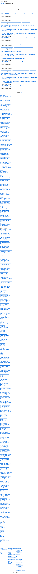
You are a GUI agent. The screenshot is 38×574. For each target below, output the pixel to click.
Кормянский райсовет (4, 277)
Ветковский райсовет (4, 148)
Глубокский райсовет (4, 180)
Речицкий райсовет (3, 438)
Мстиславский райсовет (4, 374)
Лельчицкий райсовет (4, 294)
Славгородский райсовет (5, 455)
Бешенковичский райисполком (6, 114)
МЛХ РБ (1, 353)
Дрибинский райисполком (5, 216)
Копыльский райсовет (4, 272)
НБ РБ (1, 384)
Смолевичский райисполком (5, 463)
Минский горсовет (3, 334)
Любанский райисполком (5, 310)
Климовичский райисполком (5, 263)
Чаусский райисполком (4, 496)
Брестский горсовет (4, 131)
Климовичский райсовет (4, 264)
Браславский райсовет (4, 128)
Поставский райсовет (4, 428)
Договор (1, 526)
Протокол (2, 536)
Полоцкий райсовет (4, 425)
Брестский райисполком (4, 135)
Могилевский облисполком (5, 359)
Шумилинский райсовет (4, 516)
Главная (2, 3)
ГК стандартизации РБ (4, 173)
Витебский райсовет (4, 158)
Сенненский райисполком (5, 450)
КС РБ (1, 291)
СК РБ (1, 452)
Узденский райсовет (4, 486)
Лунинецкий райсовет (4, 309)
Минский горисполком (4, 332)
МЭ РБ (1, 376)
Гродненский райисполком (5, 203)
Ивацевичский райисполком (5, 244)
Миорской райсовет (4, 350)
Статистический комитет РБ (5, 474)
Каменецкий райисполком (5, 252)
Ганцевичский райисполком (5, 167)
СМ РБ (1, 461)
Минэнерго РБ (2, 347)
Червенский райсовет (4, 503)
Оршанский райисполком (5, 400)
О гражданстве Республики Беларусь (19, 565)
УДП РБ (1, 483)
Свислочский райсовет (4, 449)
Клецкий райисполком (4, 260)
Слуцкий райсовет (3, 460)
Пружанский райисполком (5, 431)
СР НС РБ (2, 471)
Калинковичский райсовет (5, 251)
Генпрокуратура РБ (3, 171)
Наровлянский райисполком (5, 381)
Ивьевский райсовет (4, 248)
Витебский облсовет (4, 155)
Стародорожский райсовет (5, 473)
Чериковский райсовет (4, 505)
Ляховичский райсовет (4, 314)
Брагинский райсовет (4, 126)
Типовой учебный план (4, 540)
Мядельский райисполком (5, 378)
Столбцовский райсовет (4, 477)
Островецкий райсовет (4, 406)
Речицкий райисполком (4, 437)
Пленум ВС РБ (3, 419)
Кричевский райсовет (4, 285)
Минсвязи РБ (2, 331)
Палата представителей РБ (5, 410)
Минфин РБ (2, 345)
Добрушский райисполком (5, 211)
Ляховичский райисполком (5, 313)
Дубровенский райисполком (5, 221)
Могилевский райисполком (5, 362)
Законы (1, 548)
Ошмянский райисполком (5, 407)
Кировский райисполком (4, 257)
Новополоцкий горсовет (4, 392)
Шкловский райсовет (4, 513)
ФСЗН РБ (2, 490)
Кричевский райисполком (5, 283)
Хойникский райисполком (5, 491)
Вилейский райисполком (5, 149)
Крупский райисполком (4, 288)
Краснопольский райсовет (5, 282)
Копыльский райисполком (5, 270)
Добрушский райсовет (4, 212)
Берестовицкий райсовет (5, 113)
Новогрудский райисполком (5, 388)
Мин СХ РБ (2, 322)
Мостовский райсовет (4, 371)
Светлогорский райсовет (5, 446)
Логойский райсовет (4, 304)
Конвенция (2, 531)
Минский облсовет (3, 336)
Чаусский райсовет (3, 498)
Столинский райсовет (4, 480)
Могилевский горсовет (4, 358)
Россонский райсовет (4, 443)
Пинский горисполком (4, 414)
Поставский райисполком (5, 427)
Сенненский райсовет (4, 451)
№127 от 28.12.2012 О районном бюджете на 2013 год (11, 51)
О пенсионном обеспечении (18, 554)
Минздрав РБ (2, 325)
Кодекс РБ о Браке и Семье (11, 560)
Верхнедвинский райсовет (5, 145)
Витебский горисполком (4, 152)
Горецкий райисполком (4, 192)
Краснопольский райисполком (6, 281)
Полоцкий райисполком (4, 424)
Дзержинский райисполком (5, 208)
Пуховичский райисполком (5, 433)
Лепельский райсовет (4, 296)
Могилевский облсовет (4, 361)
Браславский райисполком (5, 127)
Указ (1, 541)
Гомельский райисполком (5, 189)
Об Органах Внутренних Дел (20, 556)
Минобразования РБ (4, 327)
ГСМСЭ (1, 206)
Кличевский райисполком (5, 265)
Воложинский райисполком (5, 162)
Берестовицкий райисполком (5, 111)
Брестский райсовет (4, 136)
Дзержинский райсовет (4, 210)
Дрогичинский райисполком (5, 219)
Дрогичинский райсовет (4, 220)
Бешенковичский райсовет (5, 115)
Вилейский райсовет (4, 150)
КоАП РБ (9, 552)
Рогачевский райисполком (5, 440)
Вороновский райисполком (5, 164)
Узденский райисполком (4, 485)
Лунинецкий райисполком (5, 308)
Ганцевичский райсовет (4, 168)
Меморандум (2, 532)
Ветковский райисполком (5, 146)
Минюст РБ (2, 348)
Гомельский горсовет (4, 185)
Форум (1, 556)
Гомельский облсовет (4, 188)
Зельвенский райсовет (4, 241)
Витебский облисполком (5, 154)
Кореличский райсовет (4, 274)
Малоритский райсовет (4, 317)
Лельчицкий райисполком (5, 292)
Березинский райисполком (5, 106)
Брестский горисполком (4, 130)
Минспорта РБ (3, 340)
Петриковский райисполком (5, 411)
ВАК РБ (1, 142)
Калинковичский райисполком (6, 250)
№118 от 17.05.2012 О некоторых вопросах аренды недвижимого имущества (15, 22)
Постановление (3, 534)
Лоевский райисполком (4, 305)
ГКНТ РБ (1, 175)
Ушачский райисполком (4, 487)
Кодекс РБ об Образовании (10, 563)
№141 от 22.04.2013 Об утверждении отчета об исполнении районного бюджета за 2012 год (18, 70)
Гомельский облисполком (5, 186)
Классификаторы (3, 554)
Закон (1, 528)
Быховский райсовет (4, 141)
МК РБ (1, 352)
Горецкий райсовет (3, 193)
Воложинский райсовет (4, 163)
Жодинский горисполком (5, 237)
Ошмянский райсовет (4, 409)
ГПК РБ (1, 197)
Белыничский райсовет (4, 105)
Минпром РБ (2, 330)
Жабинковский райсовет (4, 230)
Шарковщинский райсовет (5, 511)
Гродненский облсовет (4, 202)
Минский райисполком (4, 337)
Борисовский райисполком (5, 122)
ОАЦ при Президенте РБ (5, 393)
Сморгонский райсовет (4, 467)
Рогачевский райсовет (4, 441)
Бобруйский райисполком (5, 119)
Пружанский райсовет (4, 432)
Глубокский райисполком (5, 179)
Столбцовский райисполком (5, 476)
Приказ (1, 535)
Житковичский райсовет (4, 233)
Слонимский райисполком (5, 456)
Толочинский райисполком (5, 481)
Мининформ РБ (3, 326)
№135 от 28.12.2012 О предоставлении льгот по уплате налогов (13, 58)
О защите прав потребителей (18, 549)
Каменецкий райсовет (4, 254)
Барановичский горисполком (5, 96)
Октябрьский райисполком (5, 394)
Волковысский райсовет (4, 161)
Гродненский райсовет (4, 204)
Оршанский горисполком (5, 397)
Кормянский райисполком (5, 276)
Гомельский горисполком (5, 184)
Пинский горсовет (3, 415)
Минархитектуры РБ (4, 323)
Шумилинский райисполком (5, 514)
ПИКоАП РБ (10, 561)
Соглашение (2, 539)
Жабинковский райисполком (5, 229)
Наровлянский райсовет (4, 383)
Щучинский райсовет (4, 518)
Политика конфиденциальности (19, 570)
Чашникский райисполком (5, 499)
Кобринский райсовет (4, 269)
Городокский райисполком (5, 194)
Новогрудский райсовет (4, 389)
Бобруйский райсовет (4, 120)
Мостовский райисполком (5, 370)
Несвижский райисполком (5, 385)
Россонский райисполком (5, 442)
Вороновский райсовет (4, 166)
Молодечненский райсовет (5, 368)
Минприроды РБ (3, 328)
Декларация (2, 522)
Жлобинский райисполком (5, 234)
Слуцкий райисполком (4, 459)
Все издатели (2, 95)
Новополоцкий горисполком (5, 390)
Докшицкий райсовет (4, 215)
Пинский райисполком (4, 416)
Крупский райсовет (3, 290)
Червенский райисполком (5, 502)
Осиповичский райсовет (4, 403)
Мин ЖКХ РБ (2, 321)
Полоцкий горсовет (3, 423)
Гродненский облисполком (5, 201)
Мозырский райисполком (5, 365)
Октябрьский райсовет (4, 396)
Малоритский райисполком (5, 316)
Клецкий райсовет (3, 261)
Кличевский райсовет (4, 266)
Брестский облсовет (4, 133)
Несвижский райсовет (4, 387)
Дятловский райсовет (4, 225)
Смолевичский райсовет (5, 464)
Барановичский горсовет (5, 97)
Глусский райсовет (3, 183)
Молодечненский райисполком (6, 367)
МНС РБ (1, 354)
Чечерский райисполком (4, 507)
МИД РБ (1, 319)
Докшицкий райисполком (5, 213)
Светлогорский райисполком (5, 445)
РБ (0, 436)
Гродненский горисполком (5, 198)
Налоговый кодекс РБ (11, 564)
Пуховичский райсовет (4, 434)
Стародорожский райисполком (6, 472)
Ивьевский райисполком (5, 247)
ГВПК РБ (1, 170)
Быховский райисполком (5, 140)
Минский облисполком (4, 335)
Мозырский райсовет (4, 366)
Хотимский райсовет (4, 495)
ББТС (1, 101)
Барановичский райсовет (5, 100)
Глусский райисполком (4, 181)
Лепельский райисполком (5, 295)
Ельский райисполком (4, 226)
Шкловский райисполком (5, 512)
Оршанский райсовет (4, 401)
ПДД (1, 552)
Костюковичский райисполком (6, 278)
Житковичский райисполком (5, 232)
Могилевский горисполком (5, 357)
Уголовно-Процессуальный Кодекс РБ (12, 554)
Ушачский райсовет (4, 489)
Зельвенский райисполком (5, 239)
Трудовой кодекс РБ (11, 549)
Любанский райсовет (4, 312)
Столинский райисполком (5, 478)
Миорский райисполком (4, 349)
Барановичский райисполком (5, 99)
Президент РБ (2, 429)
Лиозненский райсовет (4, 301)
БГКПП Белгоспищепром (5, 102)
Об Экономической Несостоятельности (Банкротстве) (19, 567)
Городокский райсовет (4, 195)
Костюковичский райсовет (5, 279)
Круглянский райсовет (4, 287)
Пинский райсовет (3, 418)
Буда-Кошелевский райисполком (6, 137)
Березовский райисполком (5, 109)
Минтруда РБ (2, 344)
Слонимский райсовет (4, 458)
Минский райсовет (3, 339)
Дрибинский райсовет (4, 217)
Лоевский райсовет (3, 307)
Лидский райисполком (4, 297)
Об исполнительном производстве (19, 551)
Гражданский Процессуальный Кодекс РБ (12, 557)
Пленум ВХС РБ (3, 420)
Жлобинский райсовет (4, 235)
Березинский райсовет (4, 108)
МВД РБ (1, 318)
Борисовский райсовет (4, 123)
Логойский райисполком (4, 303)
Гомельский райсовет (4, 190)
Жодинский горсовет (4, 238)
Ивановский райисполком (5, 242)
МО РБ (1, 356)
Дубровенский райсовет (4, 223)
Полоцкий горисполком (4, 421)
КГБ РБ (1, 255)
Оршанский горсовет (4, 398)
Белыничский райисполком (5, 104)
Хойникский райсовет (4, 492)
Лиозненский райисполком (5, 300)
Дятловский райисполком (5, 224)
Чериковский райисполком (5, 504)
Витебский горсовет (4, 153)
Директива (2, 525)
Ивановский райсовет (4, 243)
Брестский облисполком (4, 132)
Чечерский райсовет (4, 508)
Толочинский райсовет (4, 482)
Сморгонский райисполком (5, 465)
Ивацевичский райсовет (4, 246)
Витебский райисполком (5, 157)
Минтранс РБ (2, 343)
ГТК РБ (1, 207)
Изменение (2, 530)
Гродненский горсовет (4, 199)
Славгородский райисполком (5, 454)
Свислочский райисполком (5, 447)
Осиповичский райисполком (5, 402)
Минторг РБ (2, 341)
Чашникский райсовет (4, 500)
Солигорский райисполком (5, 468)
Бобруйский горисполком (5, 117)
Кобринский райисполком (5, 268)
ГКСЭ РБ (1, 176)
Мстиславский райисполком (5, 372)
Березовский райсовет (4, 110)
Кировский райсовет (4, 259)
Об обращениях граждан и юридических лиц (20, 562)
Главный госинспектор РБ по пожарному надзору (9, 177)
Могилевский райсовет (4, 363)
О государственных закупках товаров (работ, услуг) (20, 560)
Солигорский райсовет (4, 469)
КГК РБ (1, 256)
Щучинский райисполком (5, 517)
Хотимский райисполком (5, 494)
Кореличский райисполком (5, 273)
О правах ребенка (19, 552)
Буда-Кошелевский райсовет (5, 139)
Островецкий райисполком (5, 405)
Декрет (1, 523)
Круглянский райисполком (5, 286)
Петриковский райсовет (4, 412)
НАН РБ (1, 380)
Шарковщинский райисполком (6, 509)
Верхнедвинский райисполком (6, 144)
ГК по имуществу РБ (4, 172)
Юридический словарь (3, 549)
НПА (1, 553)
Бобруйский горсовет (4, 118)
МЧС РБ (1, 375)
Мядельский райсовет (4, 379)
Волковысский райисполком (5, 159)
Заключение (2, 527)
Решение (1, 537)
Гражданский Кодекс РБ (12, 548)
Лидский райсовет (3, 299)
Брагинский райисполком (5, 124)
